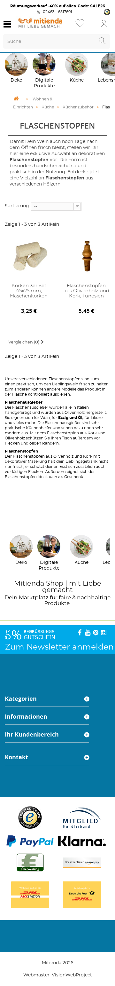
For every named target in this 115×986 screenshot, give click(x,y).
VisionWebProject (72, 975)
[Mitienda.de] (40, 22)
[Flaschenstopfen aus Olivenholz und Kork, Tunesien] (86, 255)
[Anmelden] (104, 23)
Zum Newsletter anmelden (59, 647)
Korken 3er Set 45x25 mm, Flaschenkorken (29, 290)
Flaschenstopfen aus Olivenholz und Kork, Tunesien (86, 290)
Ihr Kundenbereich (32, 734)
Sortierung (17, 206)
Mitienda (29, 583)
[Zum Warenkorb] (92, 25)
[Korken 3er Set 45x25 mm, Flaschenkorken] (29, 255)
